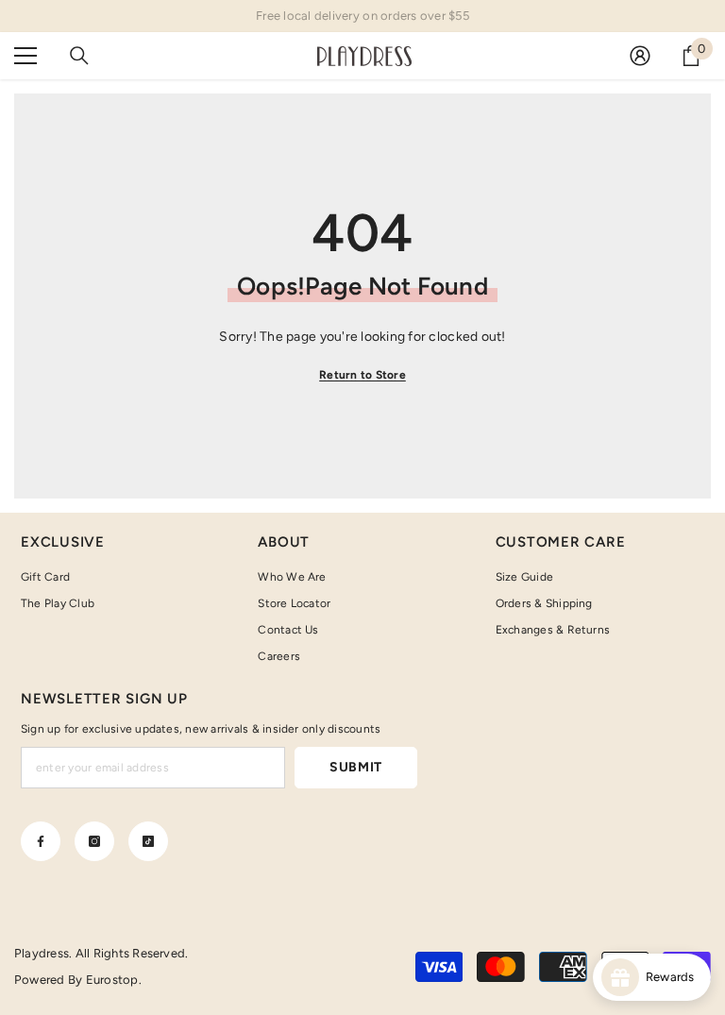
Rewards (674, 977)
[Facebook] (40, 841)
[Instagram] (94, 841)
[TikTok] (148, 841)
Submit (355, 767)
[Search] (79, 55)
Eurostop (112, 980)
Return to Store (362, 374)
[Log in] (640, 55)
